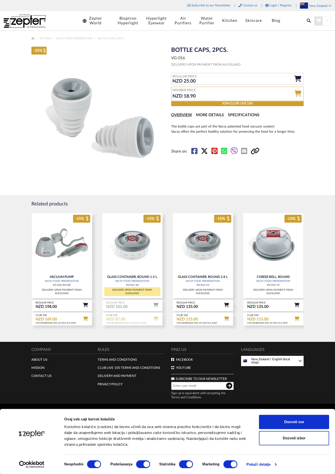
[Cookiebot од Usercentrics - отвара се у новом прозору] (31, 464)
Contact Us (41, 376)
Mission (38, 368)
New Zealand (318, 6)
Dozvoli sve (294, 422)
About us (39, 359)
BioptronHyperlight (128, 20)
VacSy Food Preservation (74, 38)
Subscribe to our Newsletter (211, 5)
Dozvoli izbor (294, 438)
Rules (103, 350)
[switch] (143, 464)
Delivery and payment (117, 376)
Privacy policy (110, 384)
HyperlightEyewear (156, 20)
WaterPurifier (206, 20)
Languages (253, 350)
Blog (276, 21)
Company (41, 350)
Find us (178, 350)
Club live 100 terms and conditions (129, 368)
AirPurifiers (183, 20)
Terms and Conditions (117, 359)
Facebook (184, 359)
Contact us (250, 5)
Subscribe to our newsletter (201, 379)
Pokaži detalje (258, 464)
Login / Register (281, 5)
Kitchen (229, 21)
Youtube (183, 368)
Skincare (253, 21)
